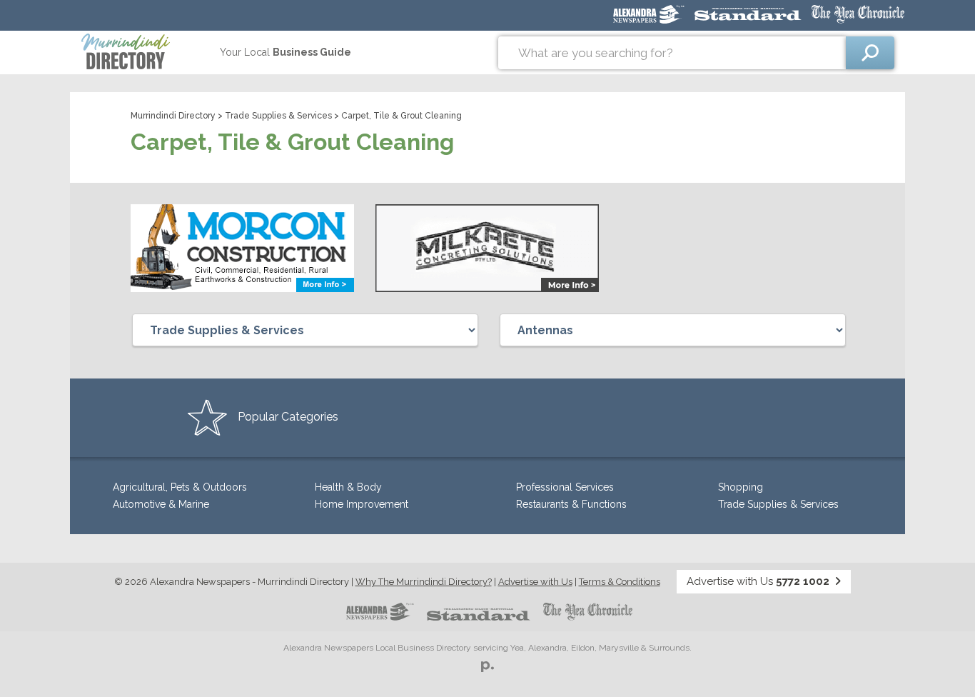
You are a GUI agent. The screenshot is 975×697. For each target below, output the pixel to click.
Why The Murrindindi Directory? (423, 581)
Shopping (740, 487)
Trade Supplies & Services (278, 116)
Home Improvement (361, 504)
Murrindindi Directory (173, 116)
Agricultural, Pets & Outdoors (180, 487)
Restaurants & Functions (571, 504)
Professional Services (565, 487)
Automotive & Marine (161, 504)
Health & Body (348, 487)
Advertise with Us (535, 581)
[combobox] (672, 52)
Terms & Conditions (619, 581)
